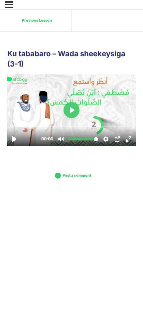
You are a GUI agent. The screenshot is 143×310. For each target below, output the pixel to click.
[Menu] (9, 4)
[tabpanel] (71, 110)
